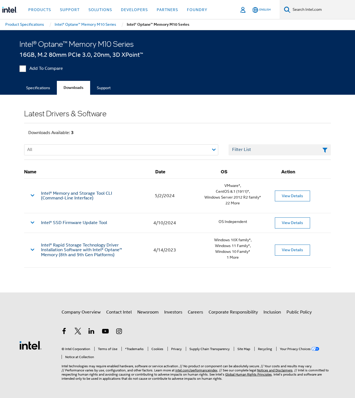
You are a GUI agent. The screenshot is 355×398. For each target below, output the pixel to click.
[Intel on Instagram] (119, 332)
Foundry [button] (197, 9)
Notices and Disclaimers (275, 370)
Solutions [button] (100, 9)
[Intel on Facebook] (64, 332)
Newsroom (148, 312)
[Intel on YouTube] (105, 332)
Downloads (73, 87)
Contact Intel (119, 312)
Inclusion (272, 312)
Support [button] (70, 9)
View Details (292, 195)
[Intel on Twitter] (78, 332)
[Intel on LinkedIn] (91, 332)
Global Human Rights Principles (248, 374)
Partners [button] (167, 9)
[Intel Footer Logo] (30, 345)
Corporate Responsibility (233, 312)
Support (104, 87)
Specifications (38, 87)
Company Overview (81, 312)
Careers (195, 312)
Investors (173, 312)
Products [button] (39, 9)
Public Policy (299, 312)
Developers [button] (134, 9)
